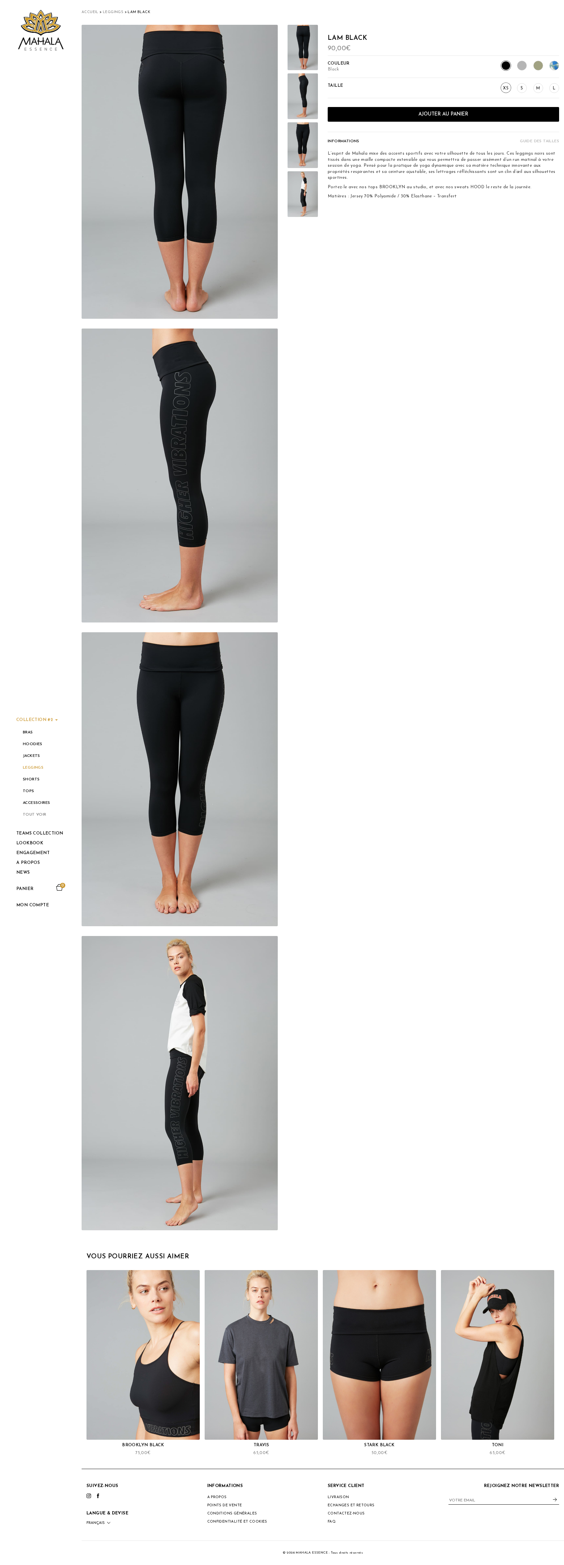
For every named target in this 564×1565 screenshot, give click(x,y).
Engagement (33, 853)
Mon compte (32, 905)
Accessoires (36, 803)
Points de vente (224, 1505)
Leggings (33, 768)
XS (506, 88)
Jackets (31, 756)
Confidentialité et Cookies (237, 1522)
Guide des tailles (539, 141)
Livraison (338, 1497)
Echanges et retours (351, 1505)
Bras (28, 732)
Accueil (90, 12)
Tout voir (34, 815)
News (23, 872)
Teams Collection (39, 833)
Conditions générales (232, 1513)
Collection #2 (35, 720)
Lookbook (29, 843)
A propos (28, 863)
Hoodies (32, 744)
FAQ (332, 1522)
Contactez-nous (346, 1513)
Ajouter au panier (443, 114)
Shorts (31, 779)
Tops (28, 791)
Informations (343, 141)
